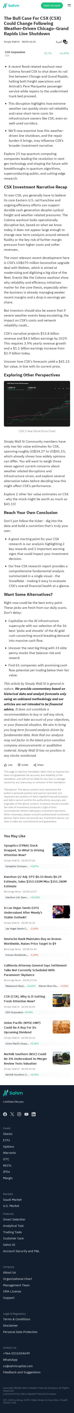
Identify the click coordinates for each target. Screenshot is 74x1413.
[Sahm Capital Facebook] (5, 1114)
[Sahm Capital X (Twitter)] (12, 1114)
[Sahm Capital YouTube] (26, 1114)
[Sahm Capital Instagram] (19, 1114)
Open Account (52, 5)
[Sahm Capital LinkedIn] (34, 1114)
